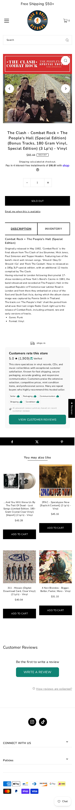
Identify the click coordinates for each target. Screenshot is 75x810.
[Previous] (9, 88)
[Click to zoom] (65, 60)
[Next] (65, 88)
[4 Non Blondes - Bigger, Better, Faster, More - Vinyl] (55, 566)
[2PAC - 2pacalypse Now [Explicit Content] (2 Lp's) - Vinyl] (55, 481)
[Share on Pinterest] (61, 441)
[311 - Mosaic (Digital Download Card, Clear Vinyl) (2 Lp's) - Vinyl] (19, 566)
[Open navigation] (7, 21)
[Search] (67, 40)
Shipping (24, 161)
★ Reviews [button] (71, 408)
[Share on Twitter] (36, 441)
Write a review (38, 672)
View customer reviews (37, 420)
